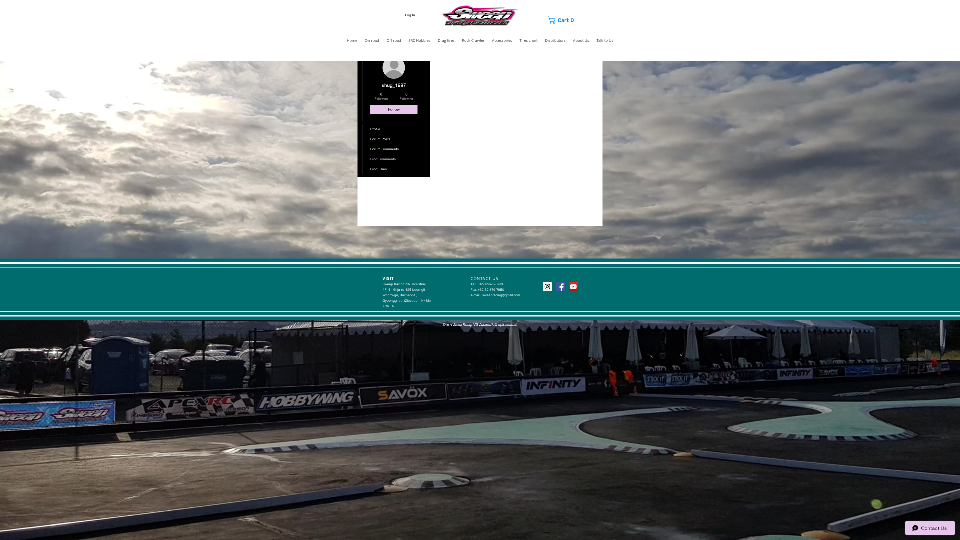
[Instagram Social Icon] (547, 286)
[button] (566, 20)
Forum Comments (384, 149)
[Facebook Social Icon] (560, 286)
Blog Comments (383, 159)
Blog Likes (378, 169)
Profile (375, 129)
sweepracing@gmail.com (501, 295)
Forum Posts (380, 139)
